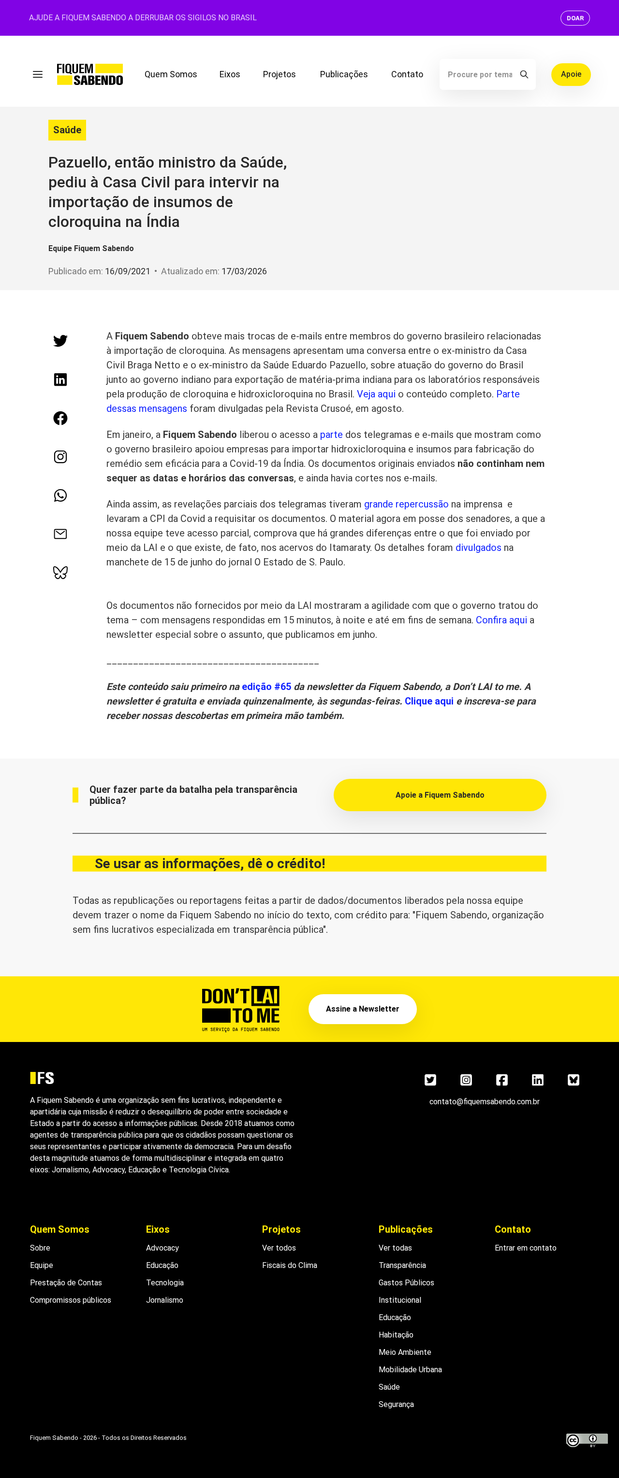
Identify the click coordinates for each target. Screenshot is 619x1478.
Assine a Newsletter (362, 1008)
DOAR (575, 18)
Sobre (40, 1248)
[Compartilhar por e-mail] (60, 534)
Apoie (571, 74)
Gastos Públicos (406, 1282)
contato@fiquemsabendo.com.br (484, 1101)
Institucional (400, 1300)
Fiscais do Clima (289, 1265)
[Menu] (37, 74)
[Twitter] (430, 1079)
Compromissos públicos (70, 1300)
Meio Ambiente (405, 1352)
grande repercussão (406, 504)
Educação (162, 1265)
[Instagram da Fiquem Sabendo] (60, 457)
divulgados (478, 547)
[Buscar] (524, 74)
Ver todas (395, 1248)
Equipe (41, 1265)
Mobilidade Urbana (410, 1369)
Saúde (67, 130)
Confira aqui (501, 620)
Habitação (396, 1334)
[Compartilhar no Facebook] (60, 418)
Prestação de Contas (66, 1282)
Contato (407, 74)
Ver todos (279, 1248)
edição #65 (266, 686)
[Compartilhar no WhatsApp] (60, 495)
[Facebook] (501, 1079)
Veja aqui (376, 394)
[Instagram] (466, 1079)
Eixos (230, 74)
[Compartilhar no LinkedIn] (60, 379)
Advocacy (162, 1248)
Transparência (402, 1265)
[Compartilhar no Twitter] (60, 341)
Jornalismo (164, 1300)
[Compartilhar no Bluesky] (60, 573)
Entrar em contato (526, 1248)
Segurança (396, 1404)
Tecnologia (165, 1282)
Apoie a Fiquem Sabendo (440, 795)
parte (331, 434)
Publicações (344, 74)
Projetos (279, 74)
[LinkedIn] (537, 1079)
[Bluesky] (573, 1079)
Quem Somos (171, 74)
